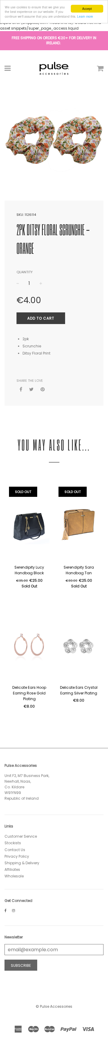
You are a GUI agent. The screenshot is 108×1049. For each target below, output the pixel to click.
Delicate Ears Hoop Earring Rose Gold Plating (29, 693)
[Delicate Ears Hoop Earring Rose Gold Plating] (29, 644)
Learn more (85, 16)
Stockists (12, 842)
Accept (87, 8)
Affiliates (12, 869)
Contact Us (14, 849)
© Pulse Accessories (54, 1006)
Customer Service (20, 836)
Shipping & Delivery (21, 862)
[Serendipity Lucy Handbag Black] (29, 524)
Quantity (24, 272)
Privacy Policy (16, 856)
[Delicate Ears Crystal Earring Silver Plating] (78, 644)
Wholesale (14, 876)
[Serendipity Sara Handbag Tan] (78, 524)
